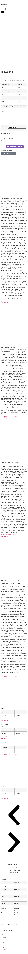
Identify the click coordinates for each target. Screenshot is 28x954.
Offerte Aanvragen (6, 939)
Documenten (17, 917)
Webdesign (19, 930)
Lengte (4, 126)
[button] (14, 815)
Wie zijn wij (16, 910)
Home (2, 910)
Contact (16, 912)
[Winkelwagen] (3, 9)
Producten (4, 937)
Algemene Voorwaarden (19, 919)
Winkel (2, 912)
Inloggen (4, 949)
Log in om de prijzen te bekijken (9, 301)
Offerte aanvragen (18, 914)
